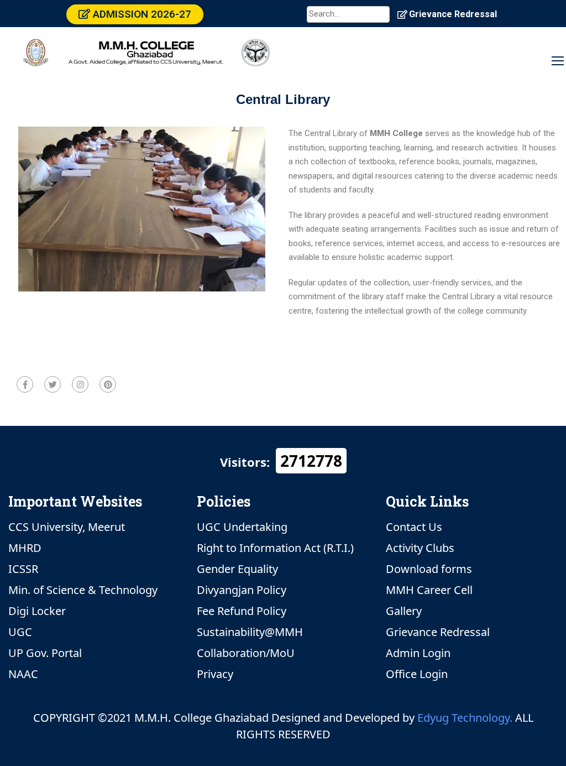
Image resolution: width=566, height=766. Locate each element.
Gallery (404, 610)
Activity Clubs (420, 547)
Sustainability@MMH (250, 631)
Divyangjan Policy (241, 589)
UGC (20, 631)
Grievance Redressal (453, 14)
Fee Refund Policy (241, 610)
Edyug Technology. (464, 717)
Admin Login (418, 652)
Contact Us (414, 526)
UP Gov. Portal (45, 652)
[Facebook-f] (25, 384)
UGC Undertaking (242, 526)
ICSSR (23, 568)
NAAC (23, 673)
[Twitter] (52, 384)
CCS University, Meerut (66, 526)
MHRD (24, 547)
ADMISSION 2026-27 (140, 14)
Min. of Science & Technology (83, 589)
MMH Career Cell (429, 589)
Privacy (215, 673)
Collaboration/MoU (246, 652)
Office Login (417, 673)
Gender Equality (237, 568)
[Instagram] (80, 384)
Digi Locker (37, 610)
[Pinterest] (107, 384)
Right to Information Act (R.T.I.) (275, 547)
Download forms (429, 568)
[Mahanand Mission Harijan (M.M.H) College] (146, 48)
